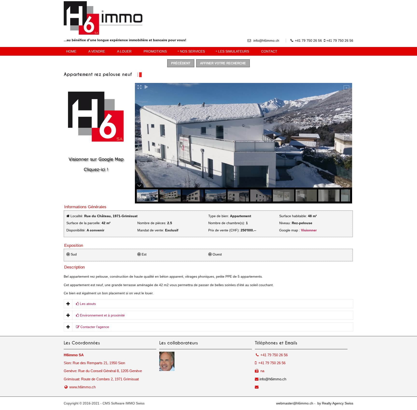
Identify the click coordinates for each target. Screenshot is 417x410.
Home (71, 51)
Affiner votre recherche (223, 63)
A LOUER (124, 51)
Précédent (180, 63)
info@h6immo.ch (266, 40)
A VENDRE (96, 51)
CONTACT (269, 51)
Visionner (309, 230)
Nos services (192, 51)
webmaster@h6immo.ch (294, 403)
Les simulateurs (233, 51)
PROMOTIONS (155, 51)
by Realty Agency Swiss (334, 403)
